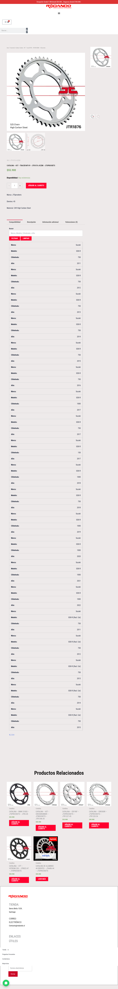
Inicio (8, 47)
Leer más (42, 879)
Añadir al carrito (36, 185)
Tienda (4, 950)
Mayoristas (5, 963)
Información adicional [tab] (50, 222)
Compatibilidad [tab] (14, 222)
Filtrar (14, 238)
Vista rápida (19, 804)
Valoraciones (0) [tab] (71, 222)
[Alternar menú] (59, 13)
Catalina (17, 47)
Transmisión (12, 47)
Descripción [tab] (31, 222)
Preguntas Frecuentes (8, 954)
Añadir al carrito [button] (15, 823)
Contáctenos (6, 959)
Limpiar (26, 238)
